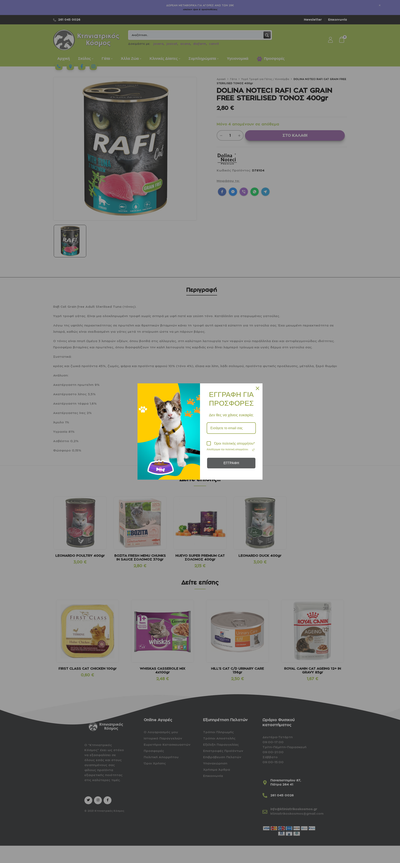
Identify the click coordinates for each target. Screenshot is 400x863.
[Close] (257, 388)
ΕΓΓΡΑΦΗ (231, 463)
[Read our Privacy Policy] (253, 449)
